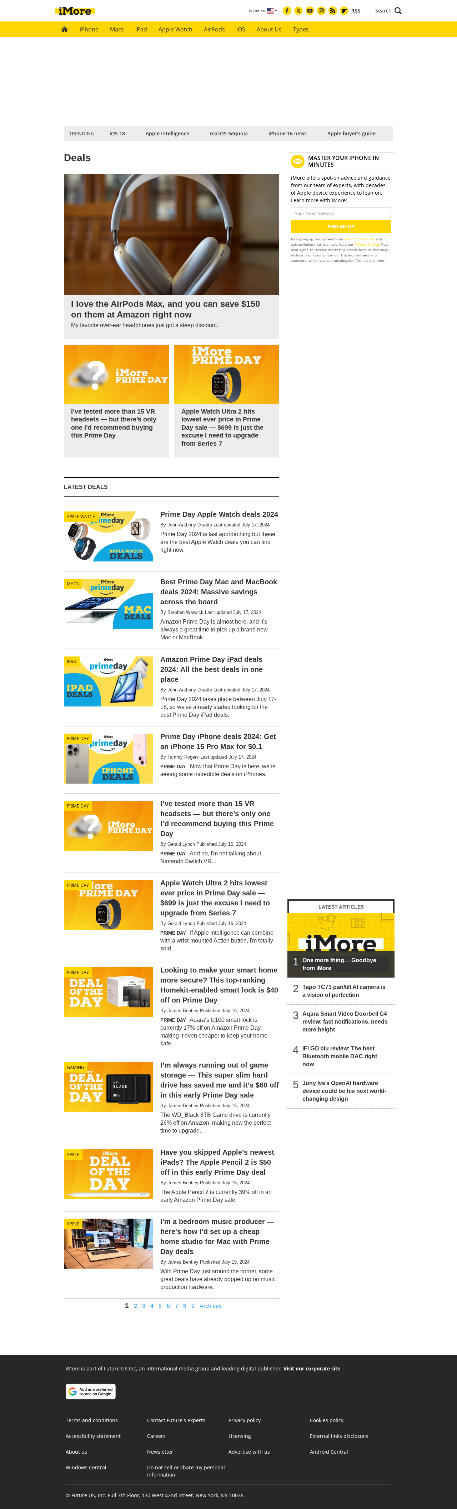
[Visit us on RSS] (332, 10)
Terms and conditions (92, 1420)
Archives (211, 1306)
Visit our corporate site (311, 1368)
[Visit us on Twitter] (298, 10)
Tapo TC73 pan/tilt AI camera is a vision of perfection (344, 991)
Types (301, 29)
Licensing (239, 1436)
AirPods (214, 29)
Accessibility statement (93, 1436)
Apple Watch (175, 29)
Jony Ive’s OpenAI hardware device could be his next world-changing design (344, 1091)
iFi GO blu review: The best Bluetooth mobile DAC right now (339, 1056)
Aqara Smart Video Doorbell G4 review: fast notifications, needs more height (345, 1022)
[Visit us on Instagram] (321, 10)
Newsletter (160, 1451)
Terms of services (360, 238)
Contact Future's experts (176, 1420)
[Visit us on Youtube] (310, 10)
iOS (240, 29)
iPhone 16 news (287, 133)
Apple (73, 1154)
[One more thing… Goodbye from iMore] (341, 945)
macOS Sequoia (229, 133)
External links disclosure (339, 1436)
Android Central (329, 1451)
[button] (388, 10)
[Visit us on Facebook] (287, 10)
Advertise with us (249, 1451)
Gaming (75, 1067)
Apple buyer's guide (351, 133)
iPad (141, 29)
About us (76, 1451)
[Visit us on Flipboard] (344, 10)
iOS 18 (117, 133)
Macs (117, 29)
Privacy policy (244, 1420)
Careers (156, 1436)
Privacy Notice (367, 244)
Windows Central (86, 1467)
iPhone (89, 29)
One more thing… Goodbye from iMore (339, 964)
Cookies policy (326, 1420)
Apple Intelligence (167, 133)
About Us (269, 29)
